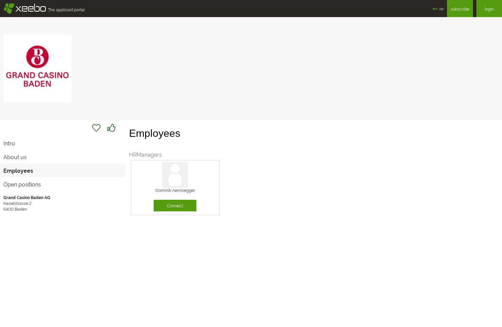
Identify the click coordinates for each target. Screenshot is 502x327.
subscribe (460, 9)
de (441, 8)
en (435, 8)
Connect (175, 205)
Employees (18, 170)
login (489, 9)
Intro (9, 143)
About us (15, 156)
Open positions (22, 184)
